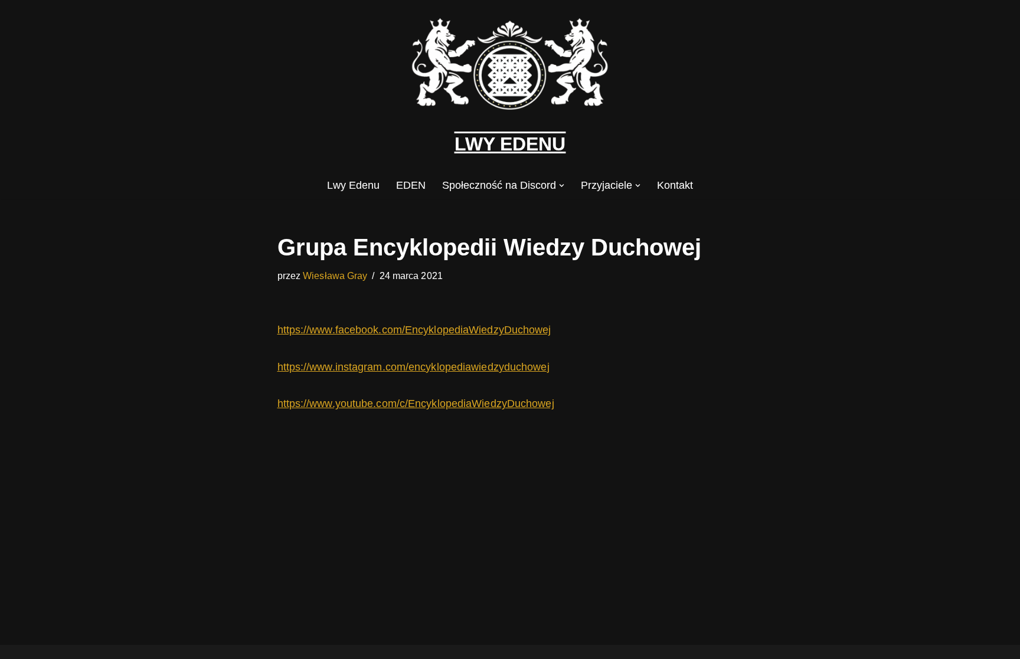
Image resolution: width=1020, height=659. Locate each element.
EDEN (411, 185)
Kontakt (675, 185)
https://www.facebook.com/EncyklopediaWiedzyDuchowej (414, 330)
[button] (561, 185)
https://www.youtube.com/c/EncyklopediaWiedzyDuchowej (415, 403)
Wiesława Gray (335, 275)
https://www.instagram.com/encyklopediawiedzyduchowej (413, 367)
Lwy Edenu (353, 185)
